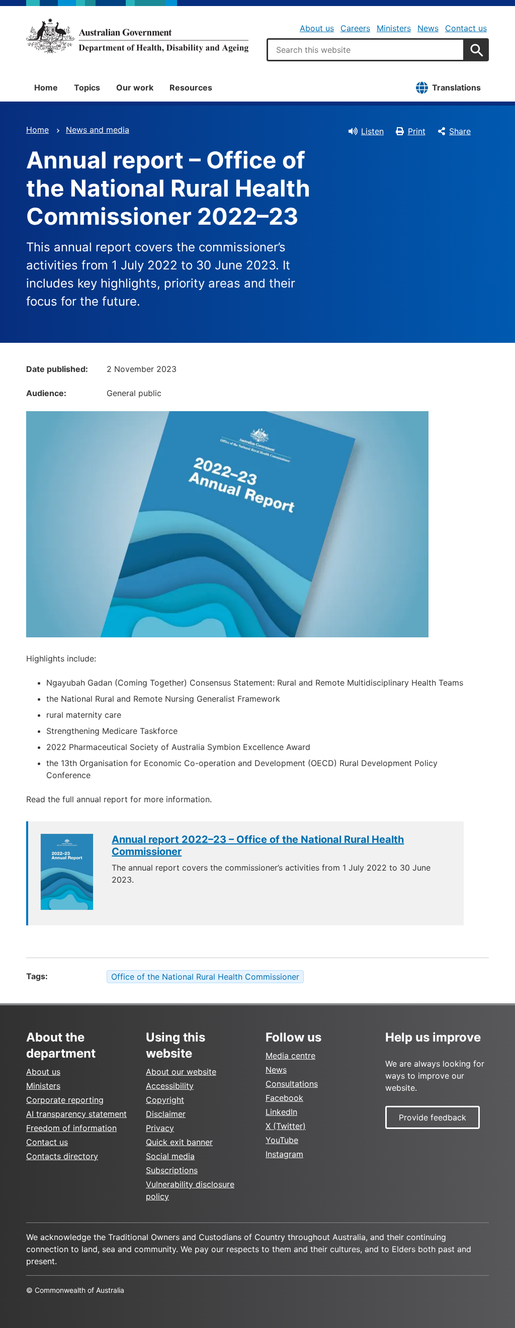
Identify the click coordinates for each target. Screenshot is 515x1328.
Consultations (292, 1084)
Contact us (466, 28)
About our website (181, 1072)
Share (460, 131)
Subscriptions (172, 1170)
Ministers (394, 28)
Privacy (160, 1128)
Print (416, 131)
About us (317, 28)
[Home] (137, 35)
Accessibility (170, 1086)
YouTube (282, 1140)
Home (46, 87)
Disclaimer (166, 1114)
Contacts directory (62, 1156)
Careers (355, 28)
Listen (372, 131)
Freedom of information (71, 1128)
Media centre (290, 1056)
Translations (456, 87)
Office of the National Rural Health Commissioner (205, 977)
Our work (134, 87)
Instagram (284, 1154)
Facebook (284, 1098)
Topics (87, 87)
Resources (190, 87)
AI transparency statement (76, 1114)
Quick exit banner (179, 1142)
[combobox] (366, 49)
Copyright (165, 1100)
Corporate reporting (65, 1100)
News (428, 28)
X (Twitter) (286, 1126)
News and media (97, 130)
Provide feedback (432, 1117)
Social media (170, 1156)
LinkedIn (281, 1112)
